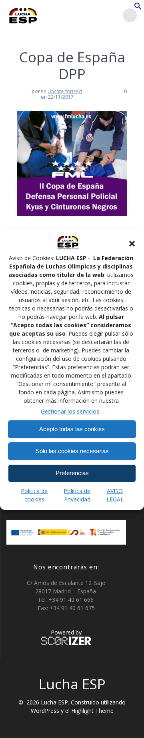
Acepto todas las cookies (72, 429)
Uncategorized (65, 91)
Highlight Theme (92, 710)
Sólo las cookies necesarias (72, 451)
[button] (132, 244)
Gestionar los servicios (70, 411)
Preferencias (72, 472)
